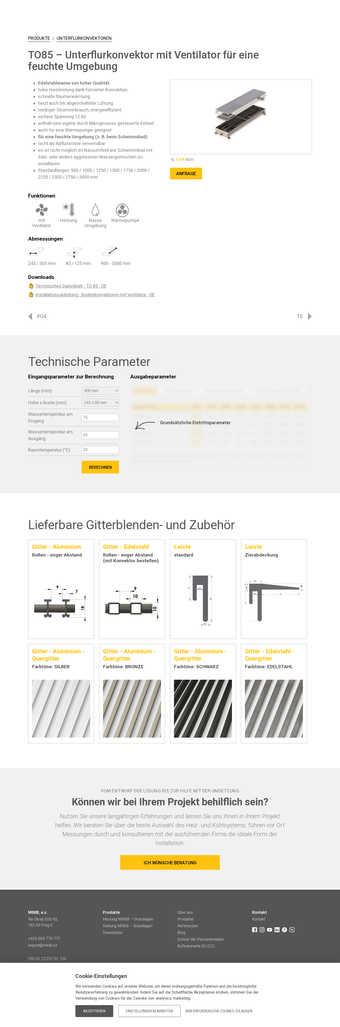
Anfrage (186, 173)
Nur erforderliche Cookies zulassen (219, 1011)
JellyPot (303, 1003)
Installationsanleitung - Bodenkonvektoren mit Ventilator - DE (95, 294)
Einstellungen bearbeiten (149, 1011)
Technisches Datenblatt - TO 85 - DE (71, 286)
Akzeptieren (94, 1011)
